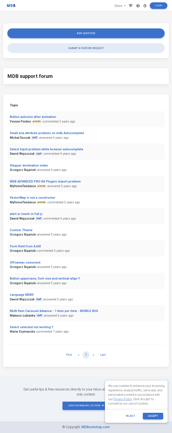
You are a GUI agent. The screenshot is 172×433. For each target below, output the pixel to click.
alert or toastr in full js (26, 214)
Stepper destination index (29, 165)
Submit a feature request (86, 48)
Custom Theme (21, 230)
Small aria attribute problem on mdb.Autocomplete (47, 133)
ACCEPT (153, 415)
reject (130, 415)
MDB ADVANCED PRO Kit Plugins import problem (45, 181)
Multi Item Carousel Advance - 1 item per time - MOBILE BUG (54, 311)
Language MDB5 (22, 295)
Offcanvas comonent (25, 262)
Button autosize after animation (33, 117)
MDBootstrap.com (95, 427)
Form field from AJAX (25, 246)
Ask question (86, 33)
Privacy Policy (122, 399)
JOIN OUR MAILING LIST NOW (84, 405)
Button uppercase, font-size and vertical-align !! (45, 278)
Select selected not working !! (31, 327)
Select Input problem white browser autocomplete (46, 149)
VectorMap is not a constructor (32, 198)
